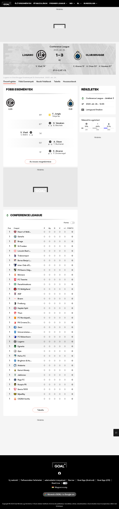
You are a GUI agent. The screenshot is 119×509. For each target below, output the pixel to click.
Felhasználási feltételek (31, 480)
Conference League (59, 46)
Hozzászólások (69, 81)
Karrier (71, 480)
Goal (15, 504)
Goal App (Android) (85, 480)
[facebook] (59, 473)
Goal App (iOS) (103, 480)
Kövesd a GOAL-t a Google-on (61, 494)
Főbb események (26, 81)
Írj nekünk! (13, 480)
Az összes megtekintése (40, 161)
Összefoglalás (9, 81)
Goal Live (56, 483)
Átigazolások (40, 3)
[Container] (25, 55)
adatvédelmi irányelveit (55, 480)
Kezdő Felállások (43, 81)
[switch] (72, 223)
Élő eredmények (23, 3)
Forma (66, 223)
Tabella (57, 81)
